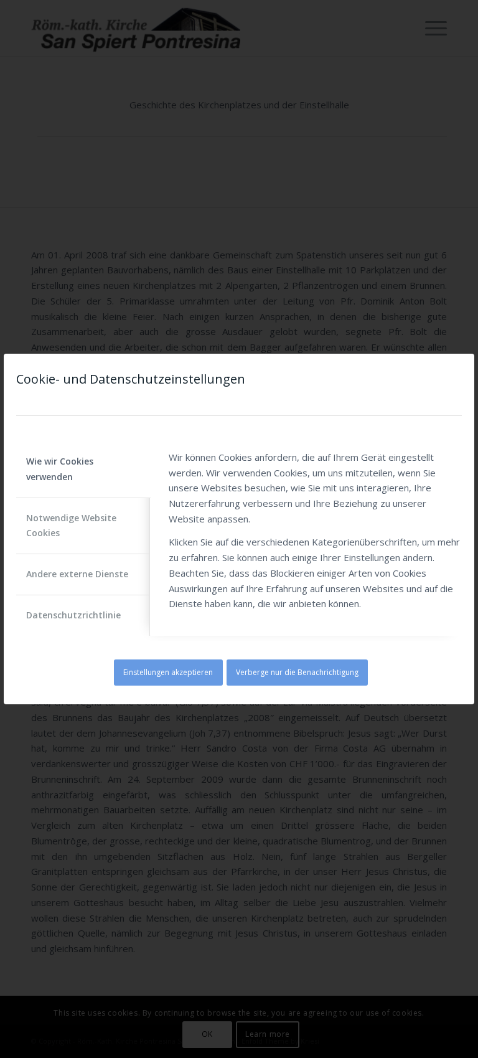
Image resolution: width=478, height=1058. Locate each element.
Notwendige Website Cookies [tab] (71, 525)
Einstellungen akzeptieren (168, 672)
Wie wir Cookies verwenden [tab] (59, 469)
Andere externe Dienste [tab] (77, 574)
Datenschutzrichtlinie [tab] (73, 615)
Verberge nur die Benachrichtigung (297, 672)
